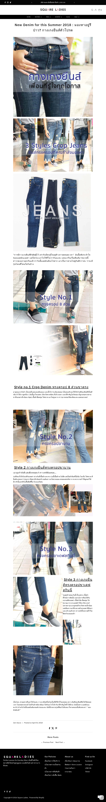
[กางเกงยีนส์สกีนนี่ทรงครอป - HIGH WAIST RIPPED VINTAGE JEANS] (53, 323)
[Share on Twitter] (53, 729)
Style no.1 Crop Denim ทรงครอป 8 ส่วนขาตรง (51, 387)
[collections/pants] (53, 171)
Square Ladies (22, 798)
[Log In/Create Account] (96, 10)
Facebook (88, 761)
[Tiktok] (10, 2)
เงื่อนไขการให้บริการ (52, 761)
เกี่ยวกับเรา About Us (72, 761)
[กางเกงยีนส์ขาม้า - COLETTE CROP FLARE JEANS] (53, 462)
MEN (47, 17)
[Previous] (31, 2)
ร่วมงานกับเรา (70, 768)
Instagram (89, 765)
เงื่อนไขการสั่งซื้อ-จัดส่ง (53, 775)
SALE (76, 17)
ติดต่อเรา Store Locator (73, 765)
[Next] (74, 2)
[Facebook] (5, 2)
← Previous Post (47, 742)
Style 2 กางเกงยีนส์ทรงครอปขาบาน (42, 467)
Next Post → (60, 742)
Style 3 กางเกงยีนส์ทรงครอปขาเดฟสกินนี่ (77, 584)
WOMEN (37, 17)
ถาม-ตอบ (68, 772)
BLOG (68, 17)
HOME (28, 17)
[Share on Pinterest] (56, 729)
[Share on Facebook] (50, 729)
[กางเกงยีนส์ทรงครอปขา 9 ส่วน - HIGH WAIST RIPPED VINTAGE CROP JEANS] (53, 574)
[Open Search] (92, 10)
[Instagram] (8, 2)
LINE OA (88, 768)
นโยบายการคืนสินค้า (52, 772)
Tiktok (87, 772)
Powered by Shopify (36, 798)
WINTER (57, 17)
